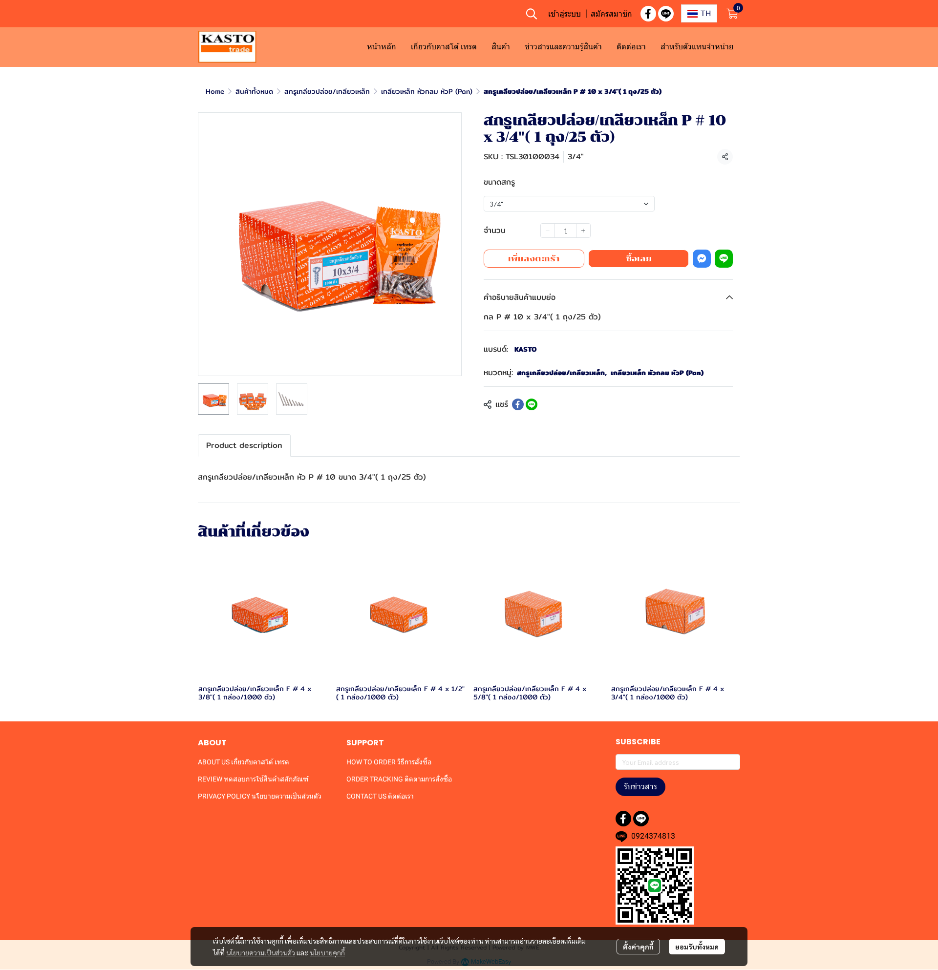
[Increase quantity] (583, 230)
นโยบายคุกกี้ (327, 952)
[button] (531, 13)
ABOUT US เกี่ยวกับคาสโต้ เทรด (243, 762)
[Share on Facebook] (518, 404)
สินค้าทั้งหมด (254, 91)
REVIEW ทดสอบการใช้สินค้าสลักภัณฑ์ (253, 779)
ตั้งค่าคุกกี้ (638, 946)
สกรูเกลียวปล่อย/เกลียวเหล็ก (327, 91)
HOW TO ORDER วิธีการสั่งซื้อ (388, 762)
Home (215, 91)
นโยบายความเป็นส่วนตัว (260, 952)
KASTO (525, 349)
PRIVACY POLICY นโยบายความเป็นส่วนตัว (259, 796)
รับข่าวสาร (640, 786)
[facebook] (648, 13)
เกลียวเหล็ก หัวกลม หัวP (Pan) (426, 91)
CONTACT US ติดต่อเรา (380, 796)
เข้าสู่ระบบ (564, 14)
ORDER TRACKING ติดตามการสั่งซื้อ (399, 779)
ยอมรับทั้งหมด (697, 946)
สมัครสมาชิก (611, 14)
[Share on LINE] (531, 404)
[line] (666, 13)
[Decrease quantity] (547, 230)
